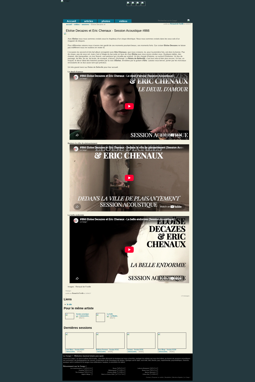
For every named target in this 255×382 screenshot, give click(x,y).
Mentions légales (177, 377)
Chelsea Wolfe (116, 372)
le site (69, 304)
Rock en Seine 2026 (113, 374)
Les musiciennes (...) (81, 368)
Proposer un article (157, 377)
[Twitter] (80, 291)
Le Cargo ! (187, 377)
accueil (69, 24)
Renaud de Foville (177, 24)
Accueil (71, 21)
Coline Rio (150, 374)
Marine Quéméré (151, 372)
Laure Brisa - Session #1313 (74, 350)
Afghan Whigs (87, 374)
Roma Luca (150, 370)
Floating (86, 370)
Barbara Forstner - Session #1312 (107, 350)
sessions (85, 24)
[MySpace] (77, 291)
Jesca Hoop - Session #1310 (167, 350)
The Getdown (84, 372)
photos (106, 21)
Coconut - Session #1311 (135, 350)
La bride (110, 314)
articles (88, 21)
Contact (148, 377)
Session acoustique (82, 314)
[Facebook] (75, 291)
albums (114, 316)
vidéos (123, 21)
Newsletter (168, 377)
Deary (119, 368)
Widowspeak (117, 370)
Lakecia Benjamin (148, 368)
